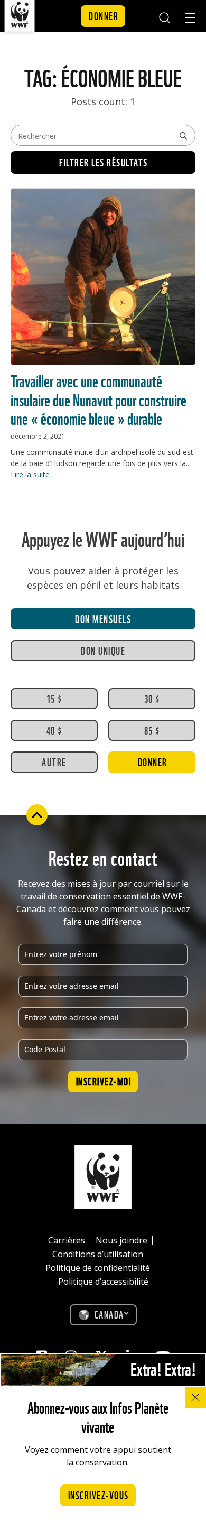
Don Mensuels (103, 618)
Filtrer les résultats (103, 161)
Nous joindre (121, 1240)
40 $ (54, 729)
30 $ (152, 698)
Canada (109, 1313)
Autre (54, 761)
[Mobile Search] (164, 16)
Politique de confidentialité (97, 1268)
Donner (103, 15)
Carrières (66, 1240)
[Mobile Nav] (190, 19)
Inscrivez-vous (98, 1494)
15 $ (54, 698)
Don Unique (103, 650)
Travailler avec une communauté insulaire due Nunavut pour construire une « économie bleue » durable (98, 398)
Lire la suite (30, 474)
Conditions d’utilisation (97, 1254)
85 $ (152, 729)
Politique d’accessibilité (103, 1281)
